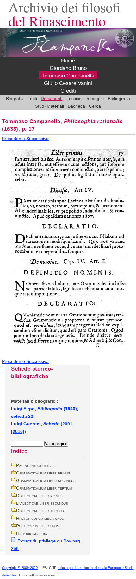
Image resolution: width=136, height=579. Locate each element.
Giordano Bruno (68, 68)
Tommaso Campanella (68, 76)
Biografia (15, 98)
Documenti (51, 98)
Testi (32, 98)
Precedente (14, 138)
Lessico (74, 98)
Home (68, 61)
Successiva (37, 138)
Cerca (95, 106)
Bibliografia (119, 98)
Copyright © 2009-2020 (20, 568)
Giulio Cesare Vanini (68, 83)
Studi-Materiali (49, 106)
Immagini (94, 98)
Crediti (68, 91)
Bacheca (76, 106)
